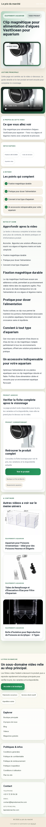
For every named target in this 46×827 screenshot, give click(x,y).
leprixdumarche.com (11, 810)
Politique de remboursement (14, 761)
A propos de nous (10, 722)
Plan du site (7, 775)
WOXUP (33, 824)
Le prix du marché (10, 3)
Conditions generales (11, 752)
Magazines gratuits (10, 736)
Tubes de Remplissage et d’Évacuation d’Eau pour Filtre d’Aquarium (19, 590)
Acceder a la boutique (13, 686)
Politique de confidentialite (13, 756)
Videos (6, 731)
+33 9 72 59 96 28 (10, 794)
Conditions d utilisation (12, 770)
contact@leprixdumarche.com (15, 802)
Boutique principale (10, 717)
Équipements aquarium (14, 16)
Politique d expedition (11, 766)
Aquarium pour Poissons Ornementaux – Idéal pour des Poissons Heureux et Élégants (20, 546)
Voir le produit (23, 472)
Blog (5, 727)
